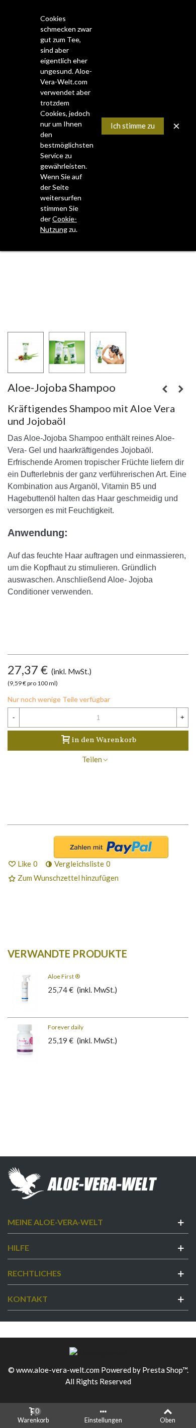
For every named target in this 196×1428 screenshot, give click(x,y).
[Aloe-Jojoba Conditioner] (180, 388)
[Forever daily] (25, 1043)
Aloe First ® (64, 976)
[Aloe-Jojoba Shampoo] (98, 269)
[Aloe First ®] (25, 992)
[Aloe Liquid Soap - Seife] (164, 388)
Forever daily (65, 1027)
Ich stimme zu (133, 125)
